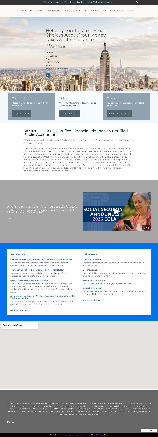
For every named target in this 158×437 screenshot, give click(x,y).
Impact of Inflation (92, 288)
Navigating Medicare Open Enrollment (30, 280)
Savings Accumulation (94, 280)
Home (22, 10)
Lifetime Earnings (92, 259)
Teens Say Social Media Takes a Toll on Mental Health (37, 270)
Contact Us (133, 10)
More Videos (13, 218)
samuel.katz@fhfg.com (57, 69)
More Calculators (92, 300)
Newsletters (17, 254)
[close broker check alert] (137, 2)
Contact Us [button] (20, 113)
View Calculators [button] (118, 113)
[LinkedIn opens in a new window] (48, 75)
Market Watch (70, 10)
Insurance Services (94, 10)
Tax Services (116, 10)
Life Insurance (90, 270)
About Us (35, 10)
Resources (51, 10)
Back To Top (147, 430)
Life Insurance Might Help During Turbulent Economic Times (41, 259)
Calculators (90, 254)
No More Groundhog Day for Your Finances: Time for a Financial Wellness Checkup (42, 297)
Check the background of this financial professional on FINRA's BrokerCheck (78, 2)
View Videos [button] (68, 113)
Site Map (11, 422)
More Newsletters (20, 310)
